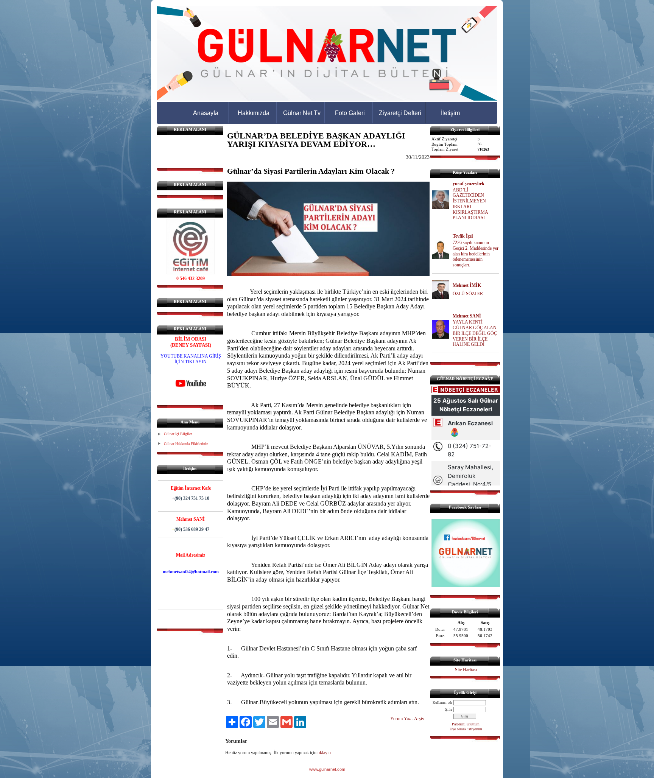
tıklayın (324, 752)
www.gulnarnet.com (327, 769)
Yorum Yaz (400, 718)
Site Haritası (466, 669)
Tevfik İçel (463, 236)
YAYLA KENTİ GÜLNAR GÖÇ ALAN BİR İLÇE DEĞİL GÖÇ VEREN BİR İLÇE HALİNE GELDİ (475, 333)
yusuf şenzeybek (468, 183)
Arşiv (419, 718)
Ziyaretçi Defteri (400, 113)
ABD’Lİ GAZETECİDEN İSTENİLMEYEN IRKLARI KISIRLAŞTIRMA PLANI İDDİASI (470, 204)
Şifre (448, 709)
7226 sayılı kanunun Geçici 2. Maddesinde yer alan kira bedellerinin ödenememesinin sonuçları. (475, 254)
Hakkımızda (253, 113)
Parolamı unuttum (466, 724)
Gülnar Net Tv (302, 113)
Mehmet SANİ (467, 316)
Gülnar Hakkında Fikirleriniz (186, 444)
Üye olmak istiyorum (466, 729)
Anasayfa (205, 113)
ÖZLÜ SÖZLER (468, 293)
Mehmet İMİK (467, 285)
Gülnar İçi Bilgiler (178, 434)
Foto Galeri (350, 113)
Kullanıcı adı (442, 702)
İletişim (450, 113)
